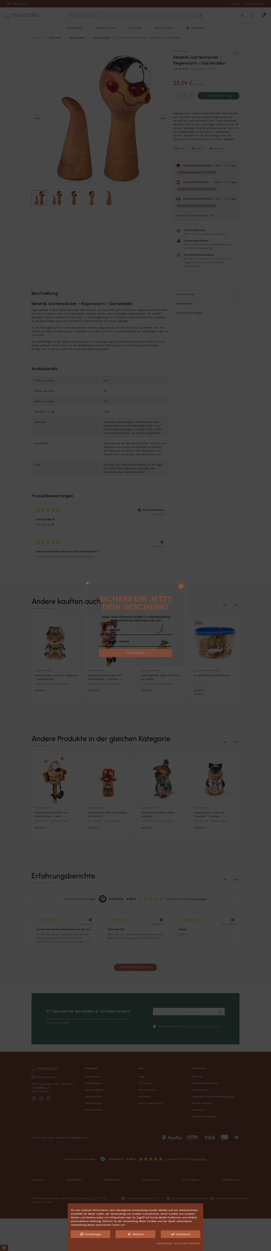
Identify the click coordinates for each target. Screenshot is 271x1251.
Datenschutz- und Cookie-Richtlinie (178, 1243)
